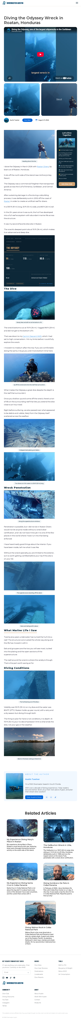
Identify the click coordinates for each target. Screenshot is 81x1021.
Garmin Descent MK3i (32, 336)
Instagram (5, 1003)
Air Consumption (64, 974)
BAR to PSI (62, 965)
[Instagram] (3, 978)
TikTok (4, 1006)
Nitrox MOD (62, 971)
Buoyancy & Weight (65, 968)
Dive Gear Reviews (41, 968)
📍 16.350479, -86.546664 (46, 283)
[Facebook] (14, 978)
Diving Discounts (8, 997)
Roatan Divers (43, 167)
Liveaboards (38, 974)
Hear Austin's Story (34, 797)
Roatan (7, 201)
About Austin (38, 993)
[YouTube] (7, 978)
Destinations (38, 971)
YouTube (5, 1000)
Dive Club (5, 993)
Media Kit (37, 1003)
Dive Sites (27, 120)
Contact (37, 1000)
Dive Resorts (38, 977)
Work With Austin (40, 997)
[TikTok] (11, 978)
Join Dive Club (67, 184)
